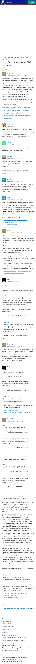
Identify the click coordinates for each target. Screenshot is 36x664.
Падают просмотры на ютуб (11, 410)
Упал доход (27, 412)
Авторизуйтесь (8, 609)
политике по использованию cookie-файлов (12, 660)
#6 (21, 233)
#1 (21, 126)
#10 (22, 421)
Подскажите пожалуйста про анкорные (14, 273)
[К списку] (6, 62)
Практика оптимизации (16, 57)
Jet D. (9, 197)
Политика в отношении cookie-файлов (13, 640)
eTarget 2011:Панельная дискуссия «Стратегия (16, 220)
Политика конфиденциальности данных (14, 638)
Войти (32, 2)
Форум (4, 57)
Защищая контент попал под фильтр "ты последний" (17, 117)
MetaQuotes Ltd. (13, 650)
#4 (21, 181)
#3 (21, 158)
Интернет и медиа (7, 626)
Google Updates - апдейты (25, 271)
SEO (3, 618)
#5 (21, 200)
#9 (21, 369)
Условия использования (9, 635)
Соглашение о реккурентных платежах (13, 643)
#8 (21, 346)
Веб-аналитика (6, 624)
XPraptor (10, 124)
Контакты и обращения (9, 645)
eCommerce (5, 629)
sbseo (9, 142)
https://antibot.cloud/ (15, 172)
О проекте (5, 632)
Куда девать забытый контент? (14, 113)
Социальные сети (7, 621)
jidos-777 (10, 73)
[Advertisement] (18, 10)
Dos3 (8, 279)
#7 (21, 281)
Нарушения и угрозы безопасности (13, 412)
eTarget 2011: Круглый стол (11, 222)
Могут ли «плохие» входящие (11, 224)
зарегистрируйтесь (23, 609)
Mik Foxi (9, 156)
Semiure (9, 179)
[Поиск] (26, 2)
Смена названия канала (10, 271)
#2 (21, 145)
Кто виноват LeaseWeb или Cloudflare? (16, 110)
